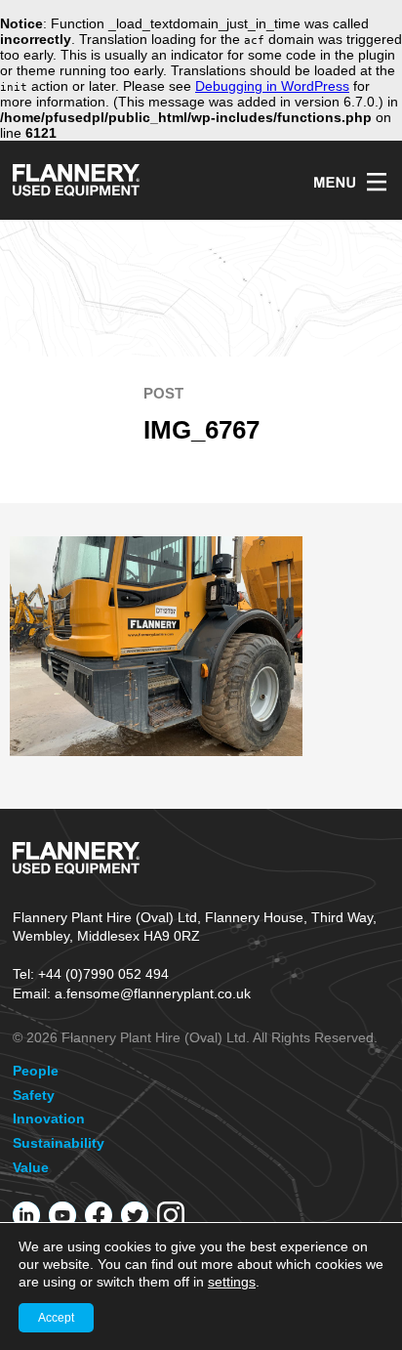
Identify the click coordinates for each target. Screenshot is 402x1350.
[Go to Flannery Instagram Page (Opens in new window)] (170, 1215)
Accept (56, 1318)
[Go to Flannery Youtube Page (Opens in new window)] (62, 1215)
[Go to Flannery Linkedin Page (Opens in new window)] (26, 1215)
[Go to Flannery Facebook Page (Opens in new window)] (98, 1215)
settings (232, 1281)
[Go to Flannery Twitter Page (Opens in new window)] (134, 1215)
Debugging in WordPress (272, 86)
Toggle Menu (349, 181)
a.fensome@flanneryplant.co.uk (153, 993)
